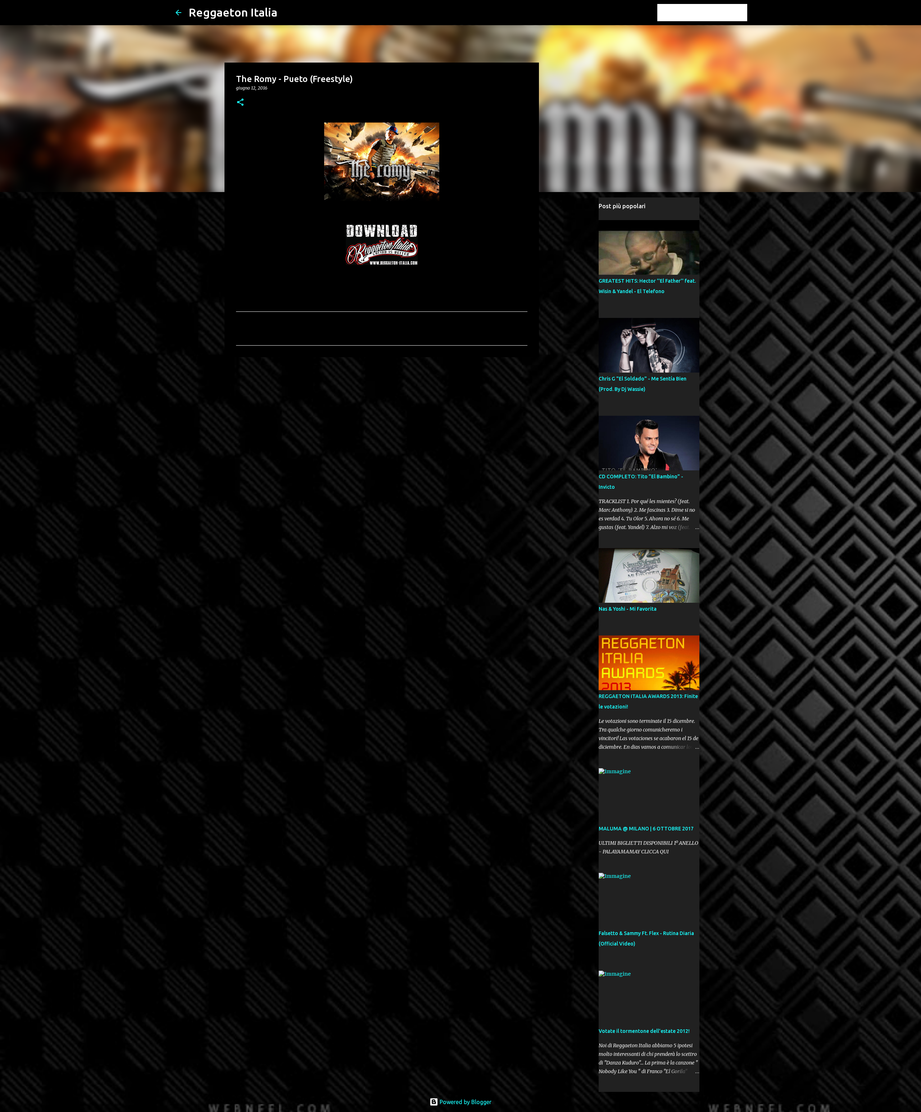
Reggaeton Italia (233, 12)
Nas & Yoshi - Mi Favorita (628, 609)
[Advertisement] (382, 418)
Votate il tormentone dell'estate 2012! (644, 1031)
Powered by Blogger (464, 1102)
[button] (240, 103)
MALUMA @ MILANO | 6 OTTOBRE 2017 (646, 828)
